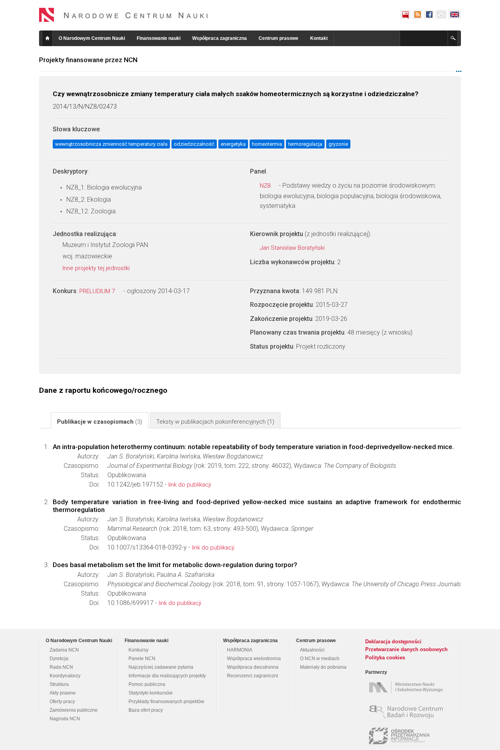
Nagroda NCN (65, 718)
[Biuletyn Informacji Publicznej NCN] (405, 14)
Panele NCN (142, 658)
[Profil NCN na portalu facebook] (429, 14)
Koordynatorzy (65, 675)
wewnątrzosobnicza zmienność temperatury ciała (111, 144)
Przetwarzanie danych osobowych (406, 649)
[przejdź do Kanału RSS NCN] (417, 14)
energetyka (233, 144)
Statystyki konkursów (151, 693)
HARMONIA (239, 650)
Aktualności (312, 650)
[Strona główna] (123, 15)
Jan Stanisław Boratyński (293, 247)
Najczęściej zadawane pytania (161, 667)
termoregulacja (305, 144)
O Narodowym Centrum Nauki (92, 38)
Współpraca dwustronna (253, 667)
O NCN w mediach (319, 658)
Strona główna (47, 38)
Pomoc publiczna (147, 684)
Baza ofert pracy (146, 710)
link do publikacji (189, 484)
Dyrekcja (59, 658)
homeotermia (267, 144)
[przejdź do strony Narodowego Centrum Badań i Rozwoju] (407, 712)
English (454, 14)
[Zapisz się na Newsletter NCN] (441, 14)
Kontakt (319, 38)
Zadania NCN (64, 650)
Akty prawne (63, 693)
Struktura (59, 684)
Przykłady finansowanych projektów (166, 701)
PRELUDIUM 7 (97, 291)
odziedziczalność (194, 144)
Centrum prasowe (278, 38)
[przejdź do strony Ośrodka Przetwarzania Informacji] (407, 736)
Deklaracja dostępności (393, 641)
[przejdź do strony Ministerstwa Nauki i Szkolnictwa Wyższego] (407, 687)
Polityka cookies (385, 658)
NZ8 (266, 185)
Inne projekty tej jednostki (96, 268)
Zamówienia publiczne (74, 710)
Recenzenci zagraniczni (252, 675)
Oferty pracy (62, 701)
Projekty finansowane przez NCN (88, 60)
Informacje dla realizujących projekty (167, 675)
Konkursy (138, 650)
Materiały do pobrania (323, 667)
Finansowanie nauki (158, 38)
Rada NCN (61, 667)
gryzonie (338, 144)
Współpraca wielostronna (254, 658)
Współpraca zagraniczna (219, 38)
